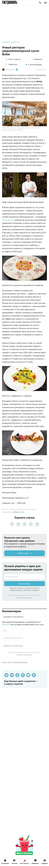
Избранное (35, 863)
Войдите (6, 624)
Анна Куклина (10, 70)
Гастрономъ (5, 863)
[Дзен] (34, 675)
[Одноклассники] (17, 675)
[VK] (12, 675)
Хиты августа (24, 863)
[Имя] (24, 630)
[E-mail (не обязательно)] (24, 638)
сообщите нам (18, 512)
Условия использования (24, 597)
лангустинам (7, 220)
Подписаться (24, 583)
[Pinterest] (23, 675)
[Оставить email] (24, 577)
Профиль (45, 863)
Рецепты (15, 863)
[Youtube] (28, 675)
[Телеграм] (6, 675)
